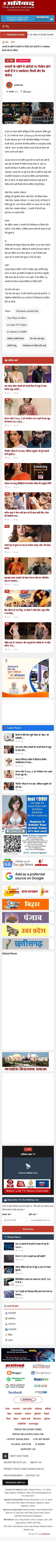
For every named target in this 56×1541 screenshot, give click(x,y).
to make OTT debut (16, 325)
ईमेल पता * (33, 1214)
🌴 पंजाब (8, 1340)
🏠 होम (5, 42)
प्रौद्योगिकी (22, 1423)
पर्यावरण (28, 1413)
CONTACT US (32, 1475)
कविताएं (48, 1408)
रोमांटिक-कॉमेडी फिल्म (15, 338)
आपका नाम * (7, 1214)
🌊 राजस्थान (10, 1324)
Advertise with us (15, 1482)
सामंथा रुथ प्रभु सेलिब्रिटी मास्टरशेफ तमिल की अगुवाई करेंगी (28, 483)
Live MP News (41, 1439)
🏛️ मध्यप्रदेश (10, 1313)
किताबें (46, 1413)
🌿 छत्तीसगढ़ (10, 1318)
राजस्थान (16, 1408)
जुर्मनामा (47, 1418)
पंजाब (7, 1408)
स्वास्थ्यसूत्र (33, 1423)
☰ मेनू (5, 26)
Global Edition (21, 1444)
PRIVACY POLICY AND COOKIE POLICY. (24, 1469)
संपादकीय (18, 1413)
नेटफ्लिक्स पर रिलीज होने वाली (34, 345)
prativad (45, 1534)
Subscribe (28, 1229)
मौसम (8, 1418)
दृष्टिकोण (37, 1413)
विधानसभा (37, 1418)
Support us (28, 1449)
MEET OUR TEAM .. (20, 1456)
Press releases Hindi (28, 1429)
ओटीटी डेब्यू (11, 345)
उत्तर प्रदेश (27, 1408)
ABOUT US (35, 1462)
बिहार (9, 1413)
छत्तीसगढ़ (38, 1408)
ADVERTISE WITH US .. (16, 1462)
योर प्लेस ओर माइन (37, 338)
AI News (40, 1444)
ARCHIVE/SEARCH (13, 1475)
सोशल (15, 1418)
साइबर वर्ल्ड (25, 1418)
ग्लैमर (13, 42)
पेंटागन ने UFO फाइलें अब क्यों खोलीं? (30, 1256)
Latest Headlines (18, 1439)
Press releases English (28, 1434)
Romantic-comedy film (27, 311)
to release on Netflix (17, 331)
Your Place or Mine (16, 318)
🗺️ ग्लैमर (10, 60)
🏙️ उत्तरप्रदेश (10, 1329)
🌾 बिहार (8, 1334)
